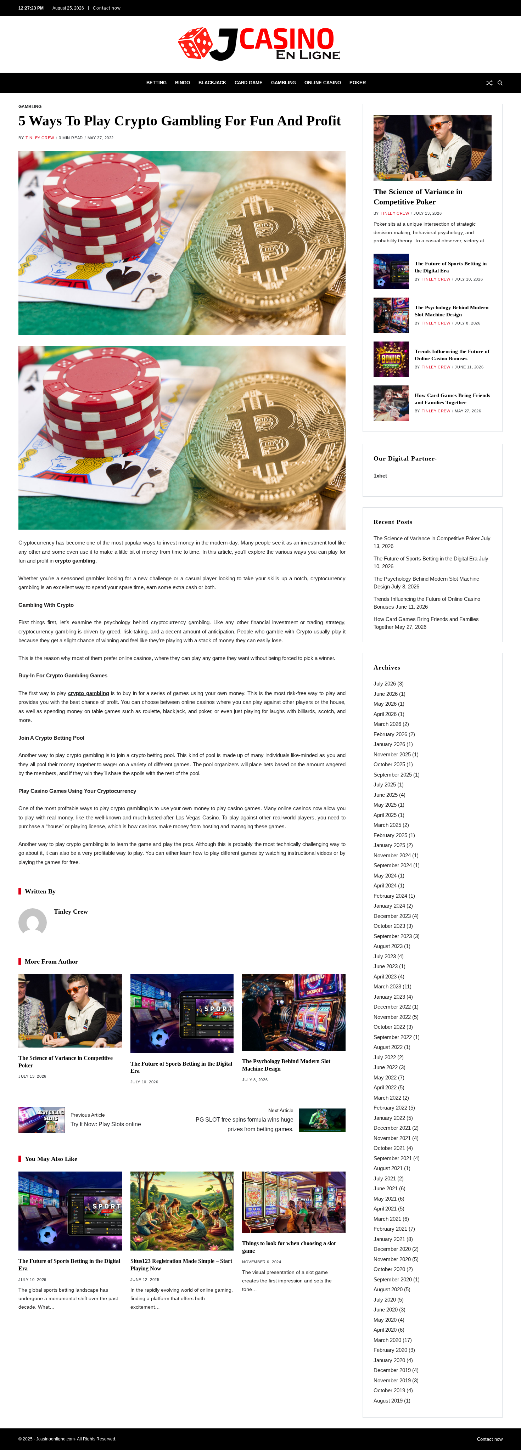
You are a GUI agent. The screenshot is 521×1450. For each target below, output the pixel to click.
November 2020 (392, 1259)
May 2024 (385, 876)
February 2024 (390, 896)
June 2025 (386, 795)
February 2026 (390, 734)
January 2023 (389, 997)
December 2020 (392, 1249)
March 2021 (387, 1219)
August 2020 (388, 1289)
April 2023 (385, 977)
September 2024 (393, 865)
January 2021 (389, 1239)
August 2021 (388, 1168)
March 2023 (387, 986)
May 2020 (385, 1320)
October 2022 (389, 1027)
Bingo (182, 82)
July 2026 (385, 684)
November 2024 (392, 855)
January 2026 (389, 744)
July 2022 (385, 1057)
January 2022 (389, 1118)
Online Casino (322, 82)
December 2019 (392, 1370)
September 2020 (393, 1279)
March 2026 (387, 724)
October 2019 (389, 1390)
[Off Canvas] (22, 83)
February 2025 (390, 835)
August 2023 (388, 946)
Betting (156, 82)
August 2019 (388, 1401)
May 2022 (385, 1077)
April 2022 (385, 1087)
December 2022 (392, 1007)
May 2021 (385, 1199)
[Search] (500, 82)
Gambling (283, 82)
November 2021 (392, 1138)
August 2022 (388, 1047)
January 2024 (389, 906)
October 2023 (389, 926)
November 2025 (392, 754)
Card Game (249, 82)
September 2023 (393, 936)
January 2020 (389, 1360)
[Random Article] (489, 83)
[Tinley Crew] (32, 922)
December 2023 (392, 916)
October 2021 (389, 1148)
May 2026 (385, 704)
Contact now (107, 8)
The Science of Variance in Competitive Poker (427, 538)
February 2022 (390, 1108)
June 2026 (386, 694)
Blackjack (212, 82)
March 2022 (387, 1098)
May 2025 (385, 805)
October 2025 (389, 764)
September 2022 (393, 1037)
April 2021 (385, 1209)
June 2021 (386, 1188)
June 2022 (386, 1067)
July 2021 (385, 1178)
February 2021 (390, 1229)
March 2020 (387, 1340)
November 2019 (392, 1380)
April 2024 (385, 885)
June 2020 (386, 1310)
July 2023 (385, 956)
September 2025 (393, 775)
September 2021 (393, 1158)
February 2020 (390, 1350)
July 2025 (385, 785)
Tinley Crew (40, 138)
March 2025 (387, 825)
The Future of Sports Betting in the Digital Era (425, 558)
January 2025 (389, 845)
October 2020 (389, 1269)
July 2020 (385, 1300)
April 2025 (385, 815)
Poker (357, 82)
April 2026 (385, 714)
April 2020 (385, 1330)
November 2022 (392, 1017)
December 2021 (392, 1128)
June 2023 (386, 966)
